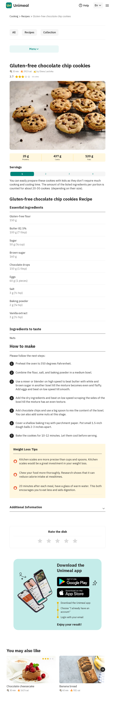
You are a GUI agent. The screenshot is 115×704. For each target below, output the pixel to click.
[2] (49, 541)
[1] (40, 541)
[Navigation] (107, 5)
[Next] (102, 669)
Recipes (25, 16)
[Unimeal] (17, 5)
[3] (57, 541)
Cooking (14, 16)
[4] (66, 541)
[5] (75, 541)
